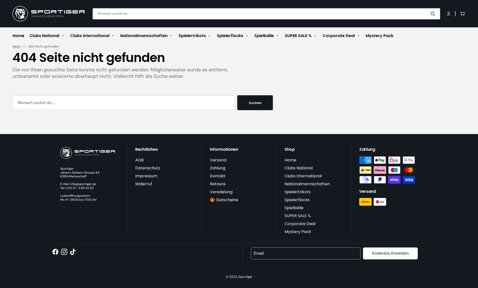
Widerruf (143, 184)
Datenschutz (147, 168)
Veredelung (221, 192)
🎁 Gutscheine (224, 200)
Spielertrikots (298, 192)
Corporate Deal (300, 224)
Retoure (218, 184)
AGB (139, 160)
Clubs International (303, 176)
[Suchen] (433, 13)
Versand (218, 160)
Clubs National (299, 168)
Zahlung (217, 168)
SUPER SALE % (298, 216)
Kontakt (218, 176)
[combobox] (266, 13)
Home (290, 160)
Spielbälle (294, 208)
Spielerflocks (297, 200)
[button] (448, 13)
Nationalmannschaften (307, 184)
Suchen (255, 102)
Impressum (146, 176)
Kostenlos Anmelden (390, 253)
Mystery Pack (298, 232)
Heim (16, 46)
